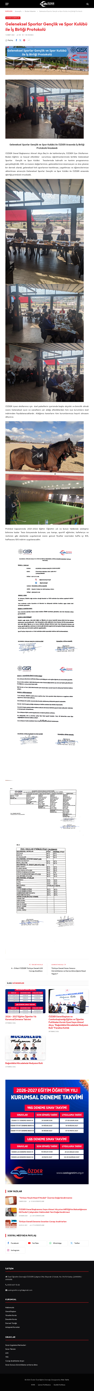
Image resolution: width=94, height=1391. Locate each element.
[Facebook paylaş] (16, 40)
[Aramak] (87, 4)
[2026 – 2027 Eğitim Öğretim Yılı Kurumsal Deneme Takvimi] (25, 1001)
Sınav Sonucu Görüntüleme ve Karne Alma (21, 1365)
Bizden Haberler (12, 18)
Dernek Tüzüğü (11, 1323)
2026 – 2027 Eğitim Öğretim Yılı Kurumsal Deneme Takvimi (20, 1018)
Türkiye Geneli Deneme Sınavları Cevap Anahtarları (43, 1221)
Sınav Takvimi (10, 1349)
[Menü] (7, 4)
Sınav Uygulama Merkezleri (15, 1345)
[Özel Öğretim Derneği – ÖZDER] (47, 4)
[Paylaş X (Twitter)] (20, 40)
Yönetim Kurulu (11, 1315)
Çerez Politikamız (44, 1385)
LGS (6, 1353)
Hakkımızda (9, 1307)
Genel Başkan (10, 1311)
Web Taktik (65, 1380)
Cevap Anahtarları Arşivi (14, 1361)
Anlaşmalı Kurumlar (12, 1327)
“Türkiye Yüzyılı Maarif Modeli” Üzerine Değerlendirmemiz (45, 1198)
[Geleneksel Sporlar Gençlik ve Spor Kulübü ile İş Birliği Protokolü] (47, 74)
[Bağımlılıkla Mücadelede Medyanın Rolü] (25, 1048)
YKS (6, 1357)
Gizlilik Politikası (59, 1385)
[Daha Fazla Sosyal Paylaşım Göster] (29, 40)
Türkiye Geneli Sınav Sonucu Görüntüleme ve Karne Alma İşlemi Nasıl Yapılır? (68, 971)
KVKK (33, 1385)
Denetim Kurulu (11, 1319)
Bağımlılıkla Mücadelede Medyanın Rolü (24, 1063)
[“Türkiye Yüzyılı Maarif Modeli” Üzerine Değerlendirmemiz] (11, 1200)
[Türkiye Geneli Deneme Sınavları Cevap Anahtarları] (11, 1224)
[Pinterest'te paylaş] (24, 40)
